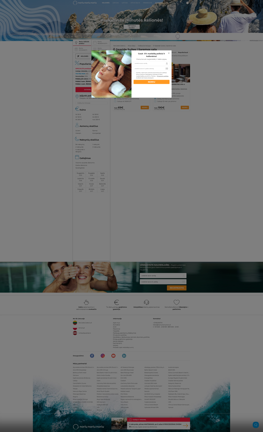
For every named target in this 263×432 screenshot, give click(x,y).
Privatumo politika (162, 76)
